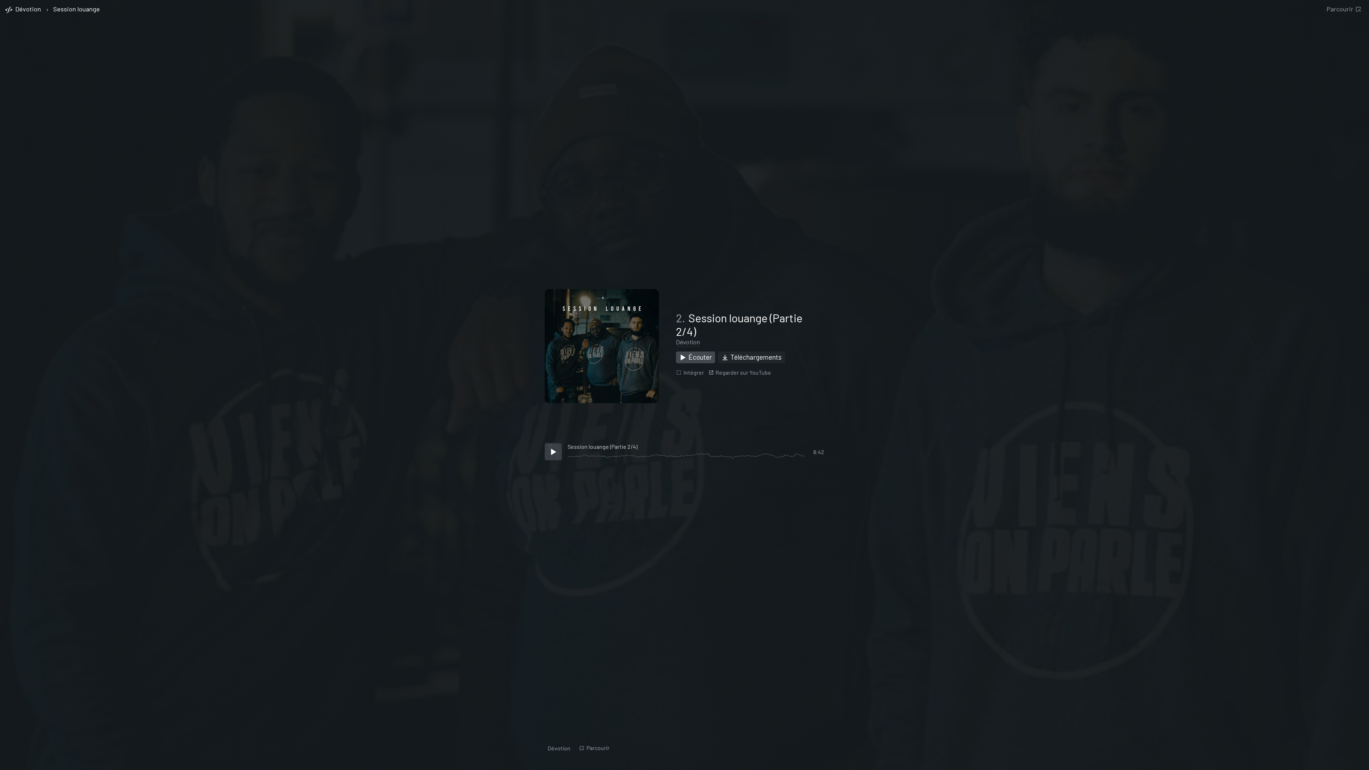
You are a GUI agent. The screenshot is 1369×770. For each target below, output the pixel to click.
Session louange (76, 9)
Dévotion (688, 342)
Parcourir (1340, 9)
